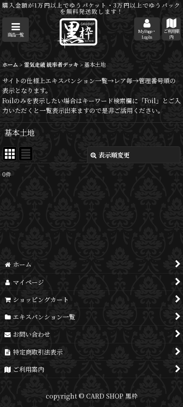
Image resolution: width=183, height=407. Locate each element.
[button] (15, 29)
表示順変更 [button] (114, 154)
